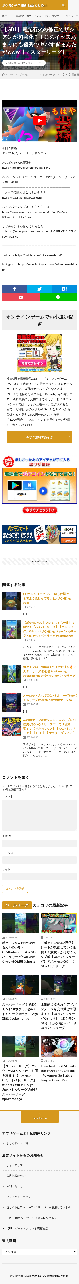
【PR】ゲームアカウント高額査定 (27, 1228)
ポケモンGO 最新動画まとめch (50, 1275)
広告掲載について (17, 1175)
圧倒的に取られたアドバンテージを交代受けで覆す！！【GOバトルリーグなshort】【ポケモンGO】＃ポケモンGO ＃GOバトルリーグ (59, 1016)
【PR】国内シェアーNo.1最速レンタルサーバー (35, 1218)
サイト (6, 869)
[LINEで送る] (58, 297)
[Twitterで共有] (39, 289)
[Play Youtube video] (39, 121)
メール (8, 852)
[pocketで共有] (21, 297)
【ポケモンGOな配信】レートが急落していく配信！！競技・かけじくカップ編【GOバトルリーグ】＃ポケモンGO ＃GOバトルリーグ (59, 954)
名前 (6, 836)
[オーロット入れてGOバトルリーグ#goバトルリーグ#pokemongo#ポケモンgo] (11, 702)
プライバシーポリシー (20, 1196)
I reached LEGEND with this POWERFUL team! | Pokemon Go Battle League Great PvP (58, 1073)
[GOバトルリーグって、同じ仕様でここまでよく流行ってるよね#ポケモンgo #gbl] (11, 601)
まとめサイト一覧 (17, 1143)
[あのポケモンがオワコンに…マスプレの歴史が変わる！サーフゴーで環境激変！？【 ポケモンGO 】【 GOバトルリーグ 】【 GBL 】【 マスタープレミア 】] (11, 726)
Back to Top (39, 1118)
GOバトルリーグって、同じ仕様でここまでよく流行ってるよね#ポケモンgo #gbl (49, 598)
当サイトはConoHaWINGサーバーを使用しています (38, 1207)
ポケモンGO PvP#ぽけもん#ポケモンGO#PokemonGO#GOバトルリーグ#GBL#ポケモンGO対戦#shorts (19, 952)
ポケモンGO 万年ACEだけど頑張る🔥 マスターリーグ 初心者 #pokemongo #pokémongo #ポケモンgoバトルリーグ (49, 671)
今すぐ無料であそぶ (39, 437)
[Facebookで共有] (14, 289)
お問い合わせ (14, 1186)
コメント (7, 796)
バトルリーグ (33, 63)
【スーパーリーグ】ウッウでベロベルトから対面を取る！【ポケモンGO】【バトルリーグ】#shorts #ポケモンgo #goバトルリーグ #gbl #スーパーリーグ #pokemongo (20, 1082)
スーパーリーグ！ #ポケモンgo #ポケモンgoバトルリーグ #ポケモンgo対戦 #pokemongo (20, 1011)
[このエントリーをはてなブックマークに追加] (64, 289)
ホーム (6, 15)
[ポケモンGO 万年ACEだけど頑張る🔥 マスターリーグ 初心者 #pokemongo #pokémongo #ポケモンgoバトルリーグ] (11, 674)
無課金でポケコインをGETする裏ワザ (37, 15)
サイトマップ (14, 1165)
